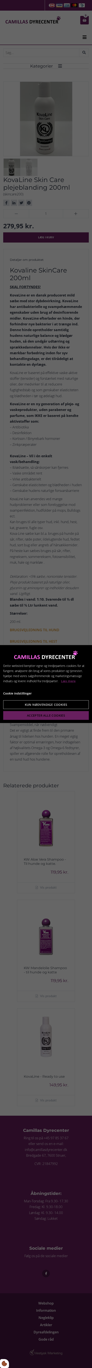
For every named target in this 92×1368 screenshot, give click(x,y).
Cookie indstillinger (17, 694)
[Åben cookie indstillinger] (4, 1363)
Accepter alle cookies (46, 715)
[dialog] (46, 684)
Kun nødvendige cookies (46, 705)
